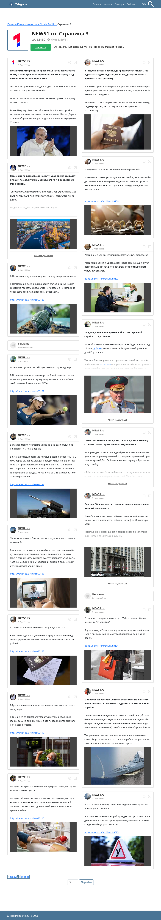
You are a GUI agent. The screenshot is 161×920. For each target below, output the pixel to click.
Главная (97, 4)
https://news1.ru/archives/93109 (101, 201)
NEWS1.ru (51, 24)
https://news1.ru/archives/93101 (101, 645)
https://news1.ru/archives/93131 (27, 391)
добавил (98, 348)
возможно (105, 364)
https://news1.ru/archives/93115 (27, 818)
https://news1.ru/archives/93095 (101, 832)
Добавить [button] (132, 4)
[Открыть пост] (69, 62)
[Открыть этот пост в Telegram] (75, 62)
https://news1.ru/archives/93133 (27, 299)
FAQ (144, 4)
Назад (11, 876)
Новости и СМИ (36, 24)
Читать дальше (43, 255)
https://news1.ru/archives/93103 (101, 278)
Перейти (86, 882)
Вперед (24, 876)
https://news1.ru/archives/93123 (27, 651)
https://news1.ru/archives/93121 (27, 484)
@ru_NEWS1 (59, 39)
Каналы (108, 4)
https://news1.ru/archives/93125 (27, 573)
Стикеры (119, 4)
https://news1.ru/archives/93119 (27, 732)
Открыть (40, 47)
